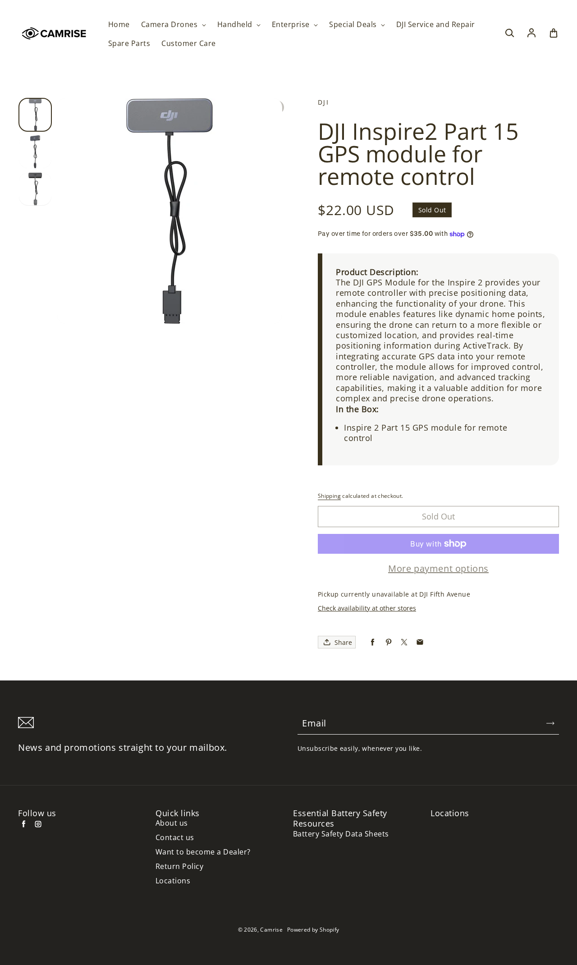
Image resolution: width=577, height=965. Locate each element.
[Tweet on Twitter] (404, 642)
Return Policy (179, 866)
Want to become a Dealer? (203, 852)
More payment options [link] (438, 568)
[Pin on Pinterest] (388, 642)
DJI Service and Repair (435, 24)
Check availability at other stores (367, 608)
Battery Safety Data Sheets (341, 834)
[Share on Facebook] (372, 642)
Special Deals (354, 24)
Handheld (235, 24)
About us (172, 823)
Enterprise (291, 24)
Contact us (175, 837)
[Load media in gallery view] (35, 114)
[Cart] (553, 33)
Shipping (329, 496)
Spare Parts (129, 43)
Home (119, 24)
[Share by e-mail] (420, 642)
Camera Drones (170, 24)
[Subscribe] (550, 723)
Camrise (271, 929)
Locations (173, 881)
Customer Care (188, 43)
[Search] (509, 33)
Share (343, 642)
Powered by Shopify (313, 929)
